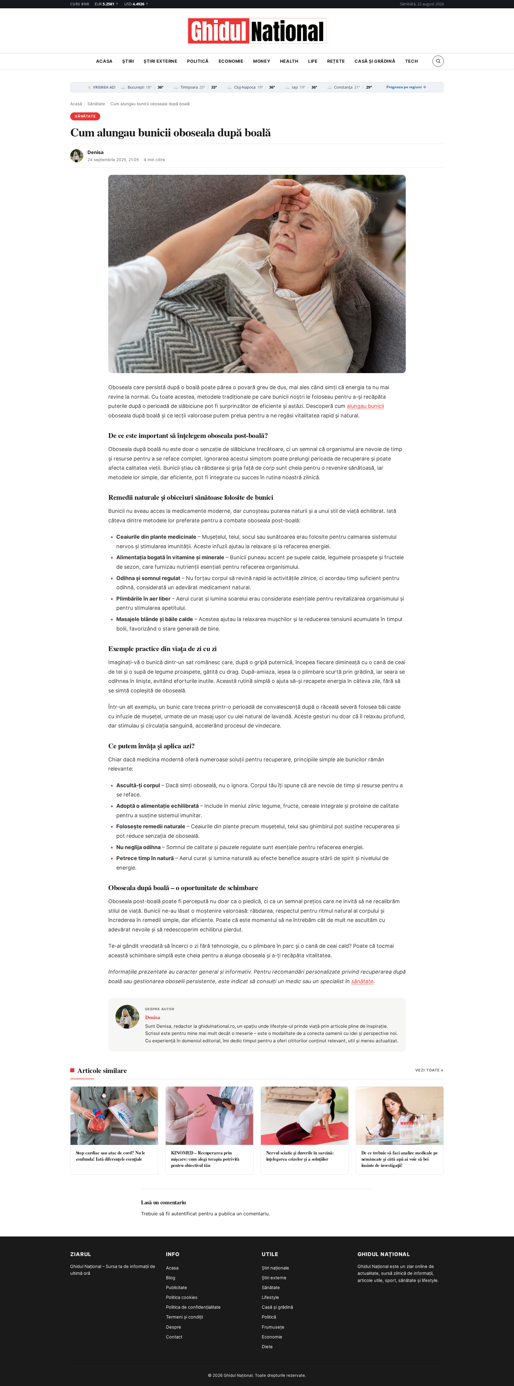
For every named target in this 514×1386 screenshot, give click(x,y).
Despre (173, 1327)
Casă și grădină (375, 61)
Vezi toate (427, 1070)
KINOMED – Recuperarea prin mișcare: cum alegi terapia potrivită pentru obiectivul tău (205, 1159)
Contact (174, 1337)
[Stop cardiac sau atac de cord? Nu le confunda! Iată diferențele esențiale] (114, 1116)
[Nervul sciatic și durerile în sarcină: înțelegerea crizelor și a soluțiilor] (304, 1116)
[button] (438, 61)
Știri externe (161, 61)
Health (289, 61)
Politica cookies (182, 1297)
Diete (267, 1346)
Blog (170, 1277)
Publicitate (176, 1287)
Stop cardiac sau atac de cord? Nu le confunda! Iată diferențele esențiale (110, 1155)
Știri (128, 61)
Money (261, 61)
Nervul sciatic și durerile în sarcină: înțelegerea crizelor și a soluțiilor (300, 1155)
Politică (198, 61)
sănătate (362, 981)
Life (312, 61)
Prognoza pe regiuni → (406, 87)
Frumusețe (273, 1327)
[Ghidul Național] (257, 31)
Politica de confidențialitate (193, 1307)
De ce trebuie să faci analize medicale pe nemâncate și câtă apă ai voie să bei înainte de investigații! (399, 1159)
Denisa (95, 152)
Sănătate (96, 103)
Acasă (76, 103)
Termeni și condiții (184, 1317)
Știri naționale (275, 1268)
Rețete (336, 61)
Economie (231, 61)
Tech (411, 61)
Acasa (104, 61)
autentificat (184, 1214)
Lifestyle (270, 1297)
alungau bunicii (365, 406)
